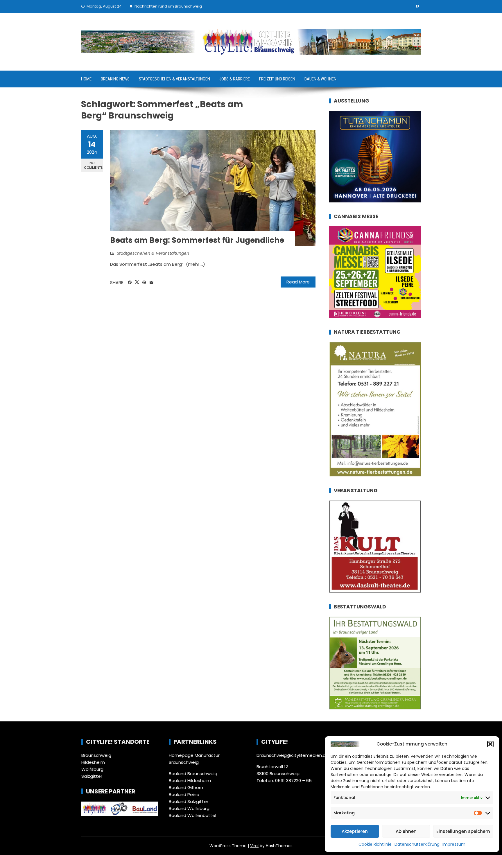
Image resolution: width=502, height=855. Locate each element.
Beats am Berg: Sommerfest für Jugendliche (197, 240)
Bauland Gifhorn (186, 787)
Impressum (453, 844)
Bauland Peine (184, 794)
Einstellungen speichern (463, 831)
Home (86, 79)
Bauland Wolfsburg (189, 808)
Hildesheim (93, 762)
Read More (298, 282)
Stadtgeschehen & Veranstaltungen (174, 79)
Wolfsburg (92, 769)
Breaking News (115, 79)
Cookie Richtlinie (375, 844)
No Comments (93, 165)
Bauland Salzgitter (188, 801)
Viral (254, 846)
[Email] (151, 282)
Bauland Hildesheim (190, 780)
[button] (490, 744)
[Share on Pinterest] (144, 282)
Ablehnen (406, 831)
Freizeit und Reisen (277, 79)
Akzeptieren (355, 831)
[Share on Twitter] (137, 282)
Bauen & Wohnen (320, 79)
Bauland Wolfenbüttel (192, 815)
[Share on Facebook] (129, 282)
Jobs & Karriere (234, 79)
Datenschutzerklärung (417, 844)
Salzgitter (91, 776)
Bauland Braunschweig (193, 773)
